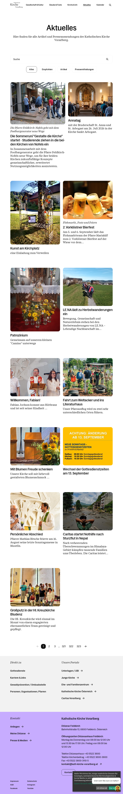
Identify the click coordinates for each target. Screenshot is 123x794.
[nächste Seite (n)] (85, 646)
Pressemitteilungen (84, 69)
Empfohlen (47, 69)
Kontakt (68, 772)
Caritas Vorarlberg (71, 698)
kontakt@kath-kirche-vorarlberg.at (80, 764)
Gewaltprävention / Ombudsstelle (28, 684)
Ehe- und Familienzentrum (75, 684)
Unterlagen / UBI (70, 670)
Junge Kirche (68, 677)
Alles (31, 69)
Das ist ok (113, 788)
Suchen (107, 59)
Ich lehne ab (102, 788)
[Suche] (110, 5)
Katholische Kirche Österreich (77, 691)
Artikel (63, 69)
